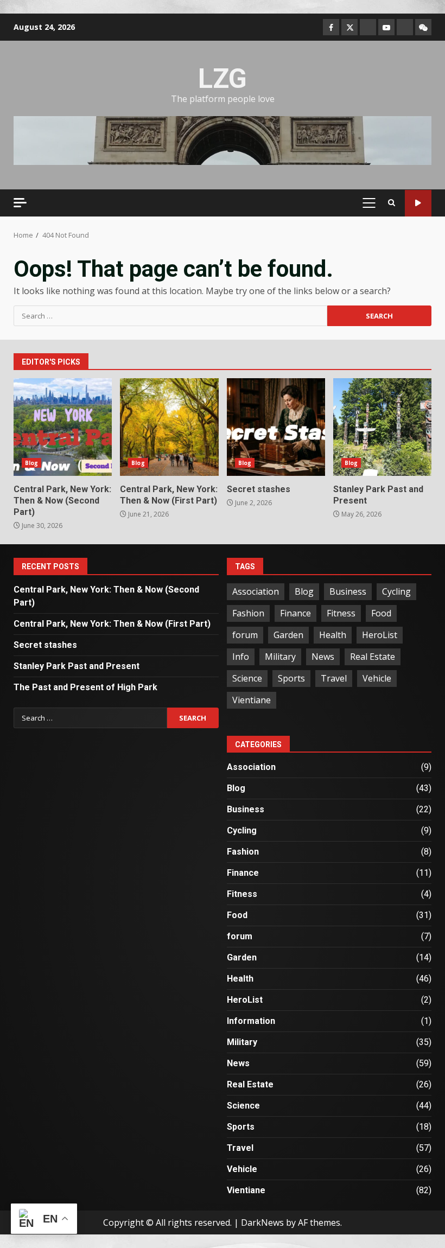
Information (251, 1021)
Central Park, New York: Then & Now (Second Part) (63, 427)
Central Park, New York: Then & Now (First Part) (169, 427)
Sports (291, 678)
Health (332, 635)
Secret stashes (276, 427)
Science (247, 678)
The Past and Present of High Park (85, 687)
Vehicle (377, 678)
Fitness (341, 613)
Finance (295, 613)
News (323, 657)
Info (240, 657)
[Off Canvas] (20, 202)
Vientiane (251, 700)
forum (245, 635)
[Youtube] (386, 27)
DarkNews (262, 1222)
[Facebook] (331, 27)
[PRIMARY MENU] (368, 203)
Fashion (248, 613)
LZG (222, 78)
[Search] (391, 203)
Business (347, 591)
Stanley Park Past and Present (382, 427)
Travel (334, 678)
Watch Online (418, 203)
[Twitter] (349, 27)
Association (255, 591)
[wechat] (423, 27)
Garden (288, 635)
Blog (31, 463)
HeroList (379, 635)
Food (381, 613)
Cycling (396, 591)
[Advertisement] (222, 140)
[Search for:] (170, 315)
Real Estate (372, 657)
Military (280, 657)
